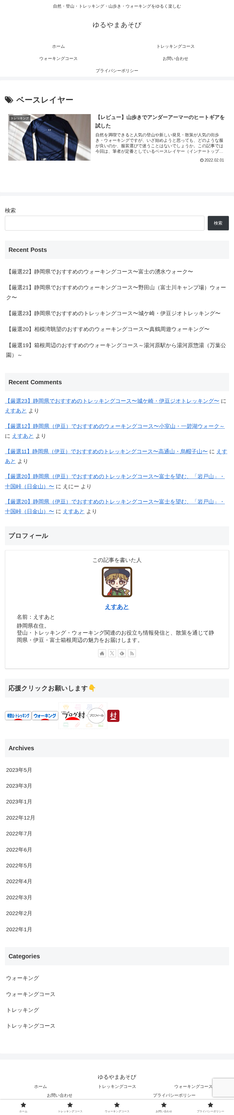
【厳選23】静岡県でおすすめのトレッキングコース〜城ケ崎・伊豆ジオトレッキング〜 (113, 313)
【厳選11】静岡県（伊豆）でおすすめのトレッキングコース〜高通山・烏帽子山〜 (106, 451)
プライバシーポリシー (174, 1095)
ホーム (40, 1086)
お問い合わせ (60, 1095)
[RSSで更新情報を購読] (132, 653)
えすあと (16, 411)
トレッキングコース (117, 1086)
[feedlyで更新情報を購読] (122, 653)
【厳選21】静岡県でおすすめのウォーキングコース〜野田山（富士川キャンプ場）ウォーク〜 (116, 292)
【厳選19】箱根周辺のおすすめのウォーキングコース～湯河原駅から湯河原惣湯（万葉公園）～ (116, 350)
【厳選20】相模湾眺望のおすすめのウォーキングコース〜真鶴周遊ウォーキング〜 (108, 329)
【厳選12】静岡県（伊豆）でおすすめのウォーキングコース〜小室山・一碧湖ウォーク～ (115, 426)
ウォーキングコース (193, 1086)
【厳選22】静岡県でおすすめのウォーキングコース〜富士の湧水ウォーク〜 (99, 272)
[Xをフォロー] (112, 653)
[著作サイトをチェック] (102, 653)
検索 (10, 210)
